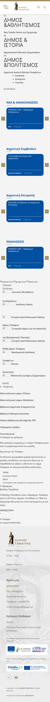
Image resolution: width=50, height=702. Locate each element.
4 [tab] (21, 130)
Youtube (19, 82)
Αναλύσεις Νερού (24, 304)
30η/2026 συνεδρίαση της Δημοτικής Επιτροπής (24, 203)
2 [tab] (13, 130)
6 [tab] (28, 130)
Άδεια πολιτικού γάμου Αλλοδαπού (17, 400)
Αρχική (9, 622)
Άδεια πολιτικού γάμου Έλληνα (15, 393)
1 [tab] (9, 130)
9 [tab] (40, 130)
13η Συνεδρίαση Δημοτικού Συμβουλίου (19, 157)
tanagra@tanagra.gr (23, 606)
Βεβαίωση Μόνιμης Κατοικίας (14, 413)
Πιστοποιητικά (7, 433)
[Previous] (3, 119)
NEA (9, 127)
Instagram (20, 79)
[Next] (47, 119)
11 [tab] (27, 134)
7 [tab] (32, 130)
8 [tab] (36, 130)
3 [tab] (17, 130)
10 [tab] (23, 134)
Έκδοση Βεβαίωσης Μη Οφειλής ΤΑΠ (18, 420)
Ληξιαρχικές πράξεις (10, 427)
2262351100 (23, 601)
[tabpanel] (25, 118)
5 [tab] (25, 130)
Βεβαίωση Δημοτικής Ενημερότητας (17, 406)
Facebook (19, 75)
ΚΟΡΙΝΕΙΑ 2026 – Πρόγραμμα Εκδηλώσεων (20, 110)
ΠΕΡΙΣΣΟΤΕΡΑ (6, 510)
